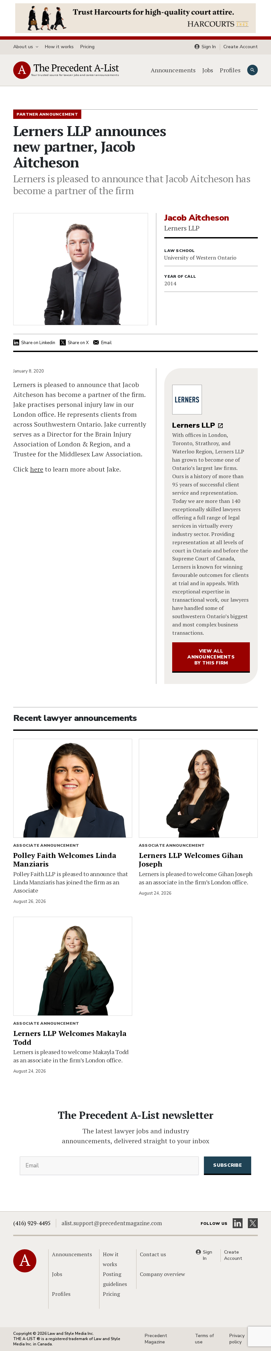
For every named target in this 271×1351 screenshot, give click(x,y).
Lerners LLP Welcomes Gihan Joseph (191, 859)
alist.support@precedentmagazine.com (111, 1223)
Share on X (78, 343)
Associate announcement (46, 845)
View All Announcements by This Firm (211, 657)
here (36, 469)
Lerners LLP (193, 425)
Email (106, 343)
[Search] (252, 70)
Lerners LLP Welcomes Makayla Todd (70, 1037)
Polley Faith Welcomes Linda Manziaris (64, 859)
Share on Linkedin (38, 343)
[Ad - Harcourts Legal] (135, 17)
